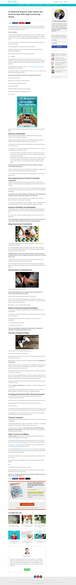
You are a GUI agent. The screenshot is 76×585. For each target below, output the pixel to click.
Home (9, 8)
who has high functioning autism (36, 66)
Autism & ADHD (21, 5)
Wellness (40, 5)
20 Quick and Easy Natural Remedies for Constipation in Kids (60, 55)
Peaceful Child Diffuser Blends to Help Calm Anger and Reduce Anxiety (61, 63)
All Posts (27, 569)
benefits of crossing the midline (17, 444)
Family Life (34, 5)
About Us (66, 1)
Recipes (56, 5)
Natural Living (48, 5)
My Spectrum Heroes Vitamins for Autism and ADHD (14, 542)
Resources (56, 1)
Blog (61, 1)
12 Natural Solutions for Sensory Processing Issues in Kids (27, 542)
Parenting (28, 5)
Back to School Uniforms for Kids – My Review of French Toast (40, 526)
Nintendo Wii (25, 449)
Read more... (54, 31)
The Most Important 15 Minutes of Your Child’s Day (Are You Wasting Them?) (60, 59)
